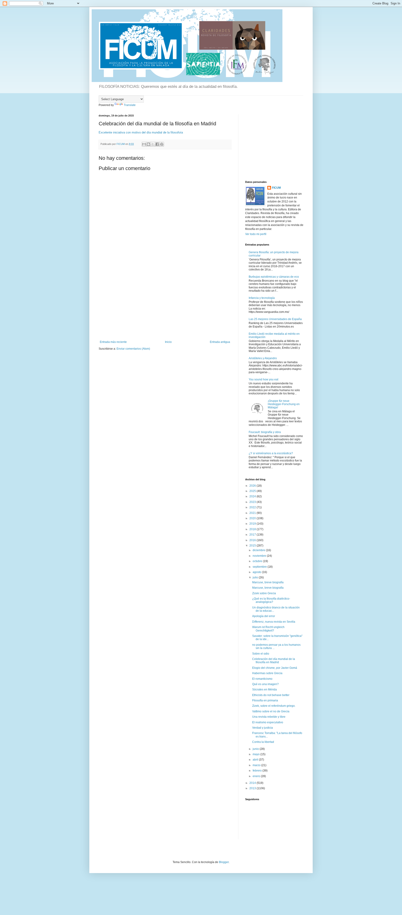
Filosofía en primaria (265, 700)
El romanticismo (262, 678)
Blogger (224, 862)
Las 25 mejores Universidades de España (275, 319)
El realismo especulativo (267, 722)
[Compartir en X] (153, 144)
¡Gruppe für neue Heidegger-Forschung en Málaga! (284, 404)
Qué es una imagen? (265, 684)
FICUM (276, 187)
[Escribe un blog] (148, 144)
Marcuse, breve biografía (268, 582)
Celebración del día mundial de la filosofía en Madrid (273, 660)
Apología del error (263, 616)
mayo (256, 754)
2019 (253, 523)
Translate (130, 105)
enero (257, 776)
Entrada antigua (220, 342)
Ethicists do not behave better (270, 695)
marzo (257, 765)
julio (256, 577)
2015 (253, 545)
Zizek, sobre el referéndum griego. (273, 705)
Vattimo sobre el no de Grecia (270, 711)
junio (256, 749)
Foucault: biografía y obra (265, 432)
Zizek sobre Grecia (264, 593)
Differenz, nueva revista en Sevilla (273, 621)
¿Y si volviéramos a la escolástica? (271, 453)
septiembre (260, 566)
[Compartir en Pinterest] (161, 144)
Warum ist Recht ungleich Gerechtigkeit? (268, 628)
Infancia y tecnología (262, 298)
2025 (253, 491)
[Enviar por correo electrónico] (144, 144)
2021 (253, 513)
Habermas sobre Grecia (267, 673)
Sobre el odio (260, 653)
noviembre (260, 555)
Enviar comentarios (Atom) (133, 348)
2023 (253, 502)
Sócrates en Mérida (264, 689)
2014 (253, 783)
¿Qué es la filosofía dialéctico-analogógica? (271, 600)
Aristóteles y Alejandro (263, 358)
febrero (257, 770)
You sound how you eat (263, 379)
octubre (258, 561)
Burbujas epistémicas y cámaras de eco (274, 276)
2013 (253, 788)
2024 (253, 496)
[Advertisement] (165, 305)
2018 (253, 529)
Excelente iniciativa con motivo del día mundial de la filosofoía (141, 132)
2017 (253, 534)
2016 (253, 540)
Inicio (168, 342)
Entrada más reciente (113, 342)
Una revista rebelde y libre (268, 716)
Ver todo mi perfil (255, 234)
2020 (253, 518)
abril (256, 759)
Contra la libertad (263, 742)
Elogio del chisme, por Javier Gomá (274, 667)
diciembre (259, 550)
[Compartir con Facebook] (157, 144)
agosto (257, 572)
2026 (253, 485)
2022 (253, 507)
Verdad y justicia (262, 727)
